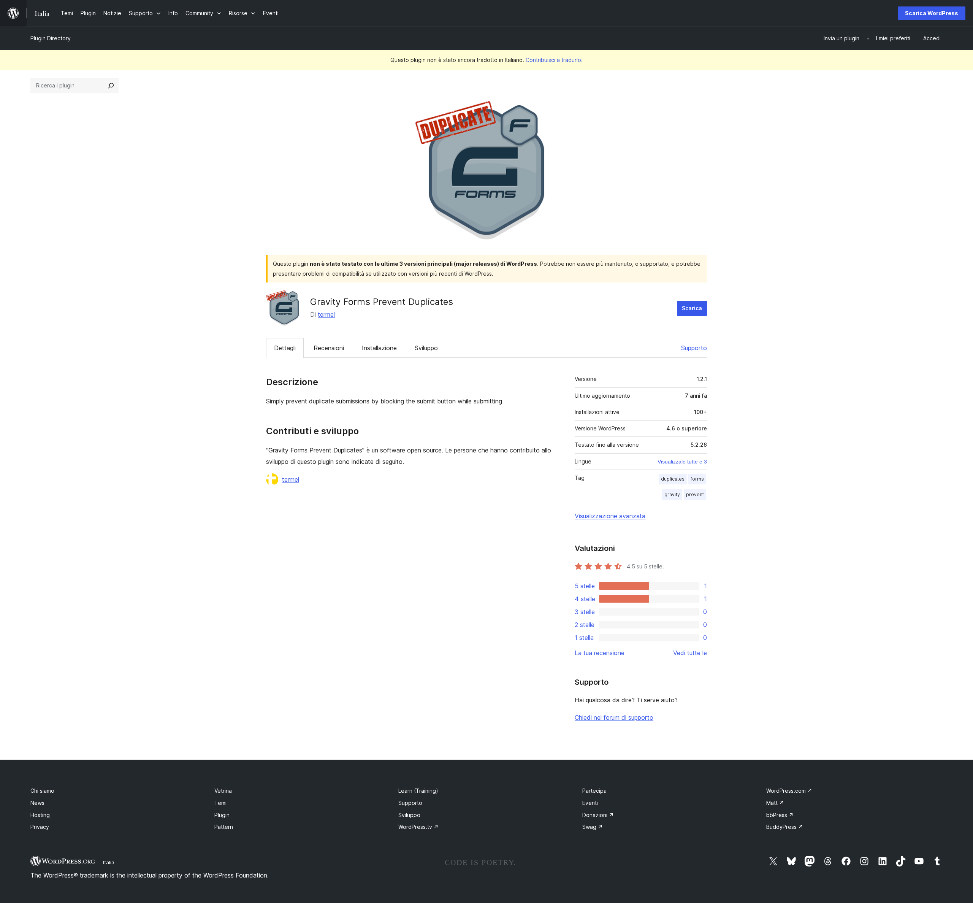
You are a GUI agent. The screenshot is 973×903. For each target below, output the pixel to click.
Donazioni (598, 815)
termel (326, 314)
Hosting (40, 815)
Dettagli (285, 348)
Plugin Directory (50, 38)
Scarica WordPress (931, 13)
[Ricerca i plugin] (111, 85)
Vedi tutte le (690, 653)
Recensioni (329, 348)
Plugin (222, 815)
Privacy (39, 827)
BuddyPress (784, 827)
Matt (775, 803)
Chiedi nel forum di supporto (614, 717)
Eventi (590, 803)
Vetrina (223, 790)
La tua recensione (599, 653)
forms (697, 479)
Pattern (223, 827)
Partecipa (594, 790)
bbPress (780, 815)
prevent (695, 494)
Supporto (694, 348)
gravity (672, 494)
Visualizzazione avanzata (610, 516)
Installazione (379, 348)
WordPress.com (789, 790)
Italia (108, 862)
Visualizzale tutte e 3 (682, 462)
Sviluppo (426, 348)
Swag (592, 827)
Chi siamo (42, 790)
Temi (220, 803)
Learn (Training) (418, 790)
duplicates (673, 479)
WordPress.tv (418, 827)
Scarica (692, 308)
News (37, 803)
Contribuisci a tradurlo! (554, 60)
